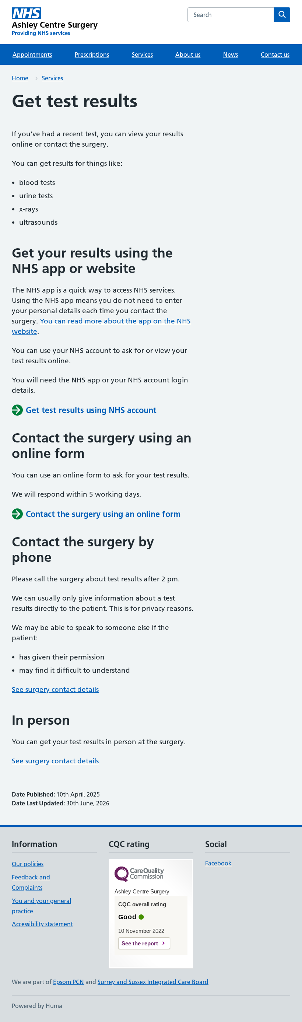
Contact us (275, 54)
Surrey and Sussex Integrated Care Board (153, 982)
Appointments (32, 54)
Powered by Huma (37, 1005)
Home (20, 78)
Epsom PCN (68, 982)
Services (142, 54)
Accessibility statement (42, 924)
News (230, 54)
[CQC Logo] (139, 875)
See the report (140, 943)
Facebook (218, 863)
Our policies (27, 864)
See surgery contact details (55, 689)
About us (187, 54)
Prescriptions (92, 54)
